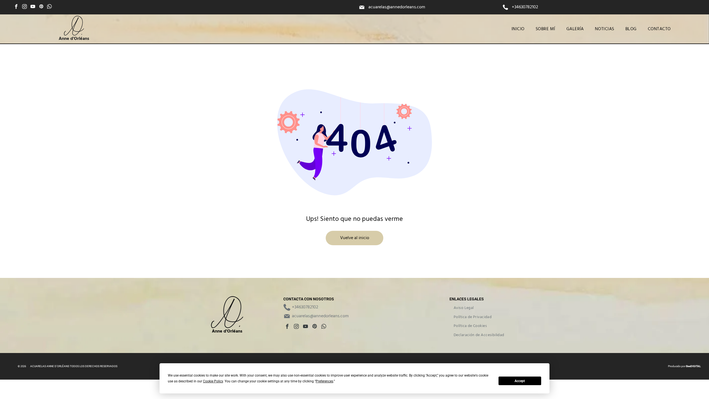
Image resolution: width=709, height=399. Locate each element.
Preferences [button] (324, 381)
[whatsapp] (49, 7)
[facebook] (16, 7)
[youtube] (32, 7)
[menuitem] (518, 29)
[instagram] (24, 7)
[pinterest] (41, 7)
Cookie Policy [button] (213, 381)
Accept (520, 381)
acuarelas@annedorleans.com (396, 7)
